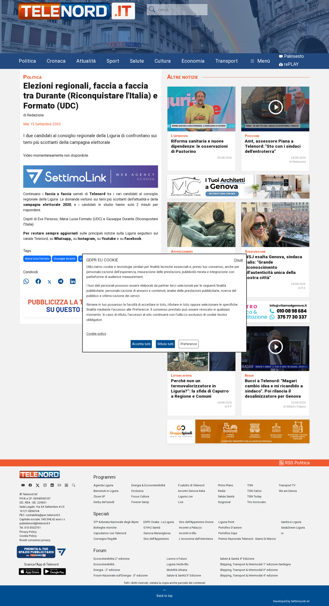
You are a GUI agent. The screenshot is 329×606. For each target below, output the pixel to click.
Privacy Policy (28, 531)
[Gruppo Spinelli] (238, 431)
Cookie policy (96, 334)
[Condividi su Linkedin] (72, 281)
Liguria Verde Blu (177, 564)
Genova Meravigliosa (157, 533)
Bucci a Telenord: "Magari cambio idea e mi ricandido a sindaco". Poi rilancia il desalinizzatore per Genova (274, 388)
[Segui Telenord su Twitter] (37, 485)
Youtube (109, 239)
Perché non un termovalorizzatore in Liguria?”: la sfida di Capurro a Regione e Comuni (200, 388)
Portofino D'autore (230, 527)
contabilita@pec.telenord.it (43, 515)
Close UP (99, 496)
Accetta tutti (141, 344)
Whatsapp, (63, 239)
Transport (226, 61)
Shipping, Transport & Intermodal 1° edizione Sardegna (255, 564)
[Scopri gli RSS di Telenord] (66, 485)
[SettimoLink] (90, 176)
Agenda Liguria (103, 485)
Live (180, 502)
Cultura (163, 61)
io (282, 533)
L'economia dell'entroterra (196, 538)
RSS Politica (297, 462)
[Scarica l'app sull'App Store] (30, 571)
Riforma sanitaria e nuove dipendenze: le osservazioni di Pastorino (199, 146)
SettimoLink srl (300, 601)
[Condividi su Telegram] (60, 281)
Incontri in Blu (187, 533)
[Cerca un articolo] (73, 485)
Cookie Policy (28, 536)
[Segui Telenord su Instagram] (45, 485)
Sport (113, 61)
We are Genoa (288, 491)
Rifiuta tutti (165, 344)
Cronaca (56, 61)
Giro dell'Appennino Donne (196, 522)
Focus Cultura (140, 496)
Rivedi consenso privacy (34, 540)
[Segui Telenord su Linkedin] (52, 485)
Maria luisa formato (37, 258)
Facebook (132, 239)
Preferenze (188, 344)
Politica (27, 61)
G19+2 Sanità (151, 527)
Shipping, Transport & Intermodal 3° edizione (249, 570)
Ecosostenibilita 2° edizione (112, 558)
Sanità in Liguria (291, 522)
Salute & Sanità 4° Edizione (237, 558)
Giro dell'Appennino (156, 538)
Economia (193, 61)
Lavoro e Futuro (177, 558)
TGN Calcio (254, 491)
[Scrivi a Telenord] (59, 485)
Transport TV (287, 485)
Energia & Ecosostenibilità (148, 485)
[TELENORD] (39, 474)
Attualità (86, 61)
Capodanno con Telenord (110, 533)
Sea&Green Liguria (293, 527)
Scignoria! (224, 502)
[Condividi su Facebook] (38, 281)
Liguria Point (226, 522)
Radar (222, 491)
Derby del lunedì (104, 502)
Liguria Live (185, 496)
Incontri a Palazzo (190, 527)
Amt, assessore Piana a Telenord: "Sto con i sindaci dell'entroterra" (273, 146)
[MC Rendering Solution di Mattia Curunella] (238, 186)
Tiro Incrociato (256, 502)
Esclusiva (137, 491)
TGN (250, 485)
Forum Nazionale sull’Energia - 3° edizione (121, 575)
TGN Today (254, 496)
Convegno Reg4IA (105, 538)
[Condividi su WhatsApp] (27, 281)
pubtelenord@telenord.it (34, 523)
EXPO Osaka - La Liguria (158, 522)
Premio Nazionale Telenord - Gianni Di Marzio (247, 538)
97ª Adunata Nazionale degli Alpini (116, 522)
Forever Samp (140, 502)
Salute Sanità (226, 496)
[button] (259, 61)
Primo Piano (225, 485)
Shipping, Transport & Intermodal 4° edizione (249, 575)
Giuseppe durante (64, 258)
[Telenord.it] (41, 552)
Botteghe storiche (105, 527)
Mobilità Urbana (177, 570)
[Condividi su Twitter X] (49, 281)
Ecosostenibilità (104, 564)
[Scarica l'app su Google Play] (54, 571)
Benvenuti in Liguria (106, 491)
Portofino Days (227, 533)
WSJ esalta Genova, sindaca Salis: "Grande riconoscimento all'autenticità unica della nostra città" (273, 267)
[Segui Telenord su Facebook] (30, 485)
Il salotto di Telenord (191, 485)
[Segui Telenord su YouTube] (23, 485)
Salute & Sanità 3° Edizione (184, 575)
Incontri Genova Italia (191, 491)
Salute (137, 61)
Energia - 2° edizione (107, 570)
